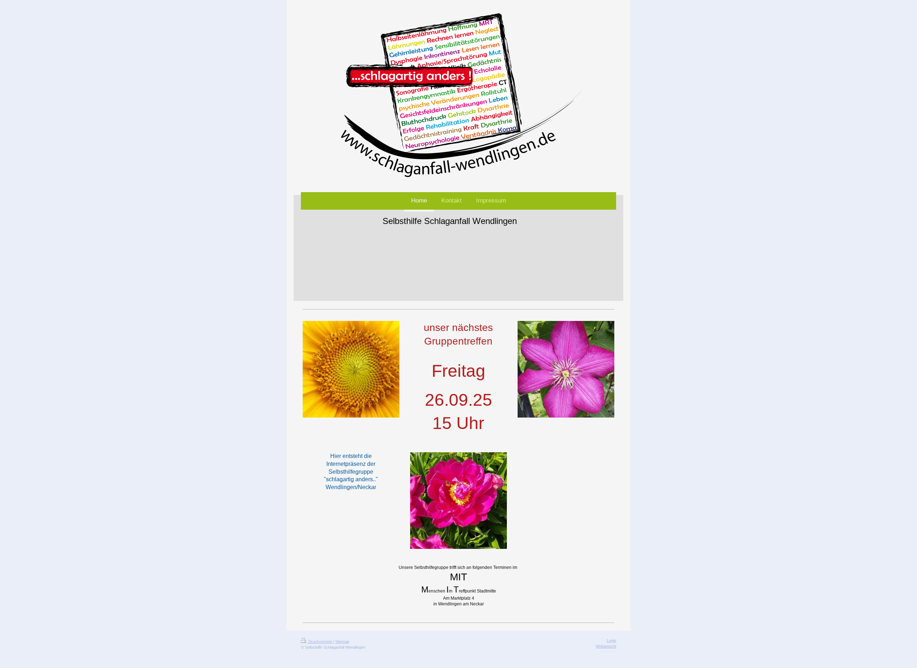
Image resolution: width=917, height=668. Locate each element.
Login (611, 640)
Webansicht (606, 646)
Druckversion (320, 641)
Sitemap (342, 641)
